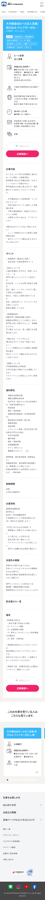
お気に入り (24, 146)
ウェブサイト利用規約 (11, 841)
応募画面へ (22, 153)
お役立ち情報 (9, 812)
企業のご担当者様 (10, 853)
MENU (42, 6)
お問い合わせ (8, 859)
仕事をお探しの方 (11, 797)
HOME (4, 12)
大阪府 (22, 12)
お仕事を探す (12, 12)
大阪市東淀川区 (32, 12)
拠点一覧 (6, 829)
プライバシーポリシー (11, 835)
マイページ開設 (9, 847)
